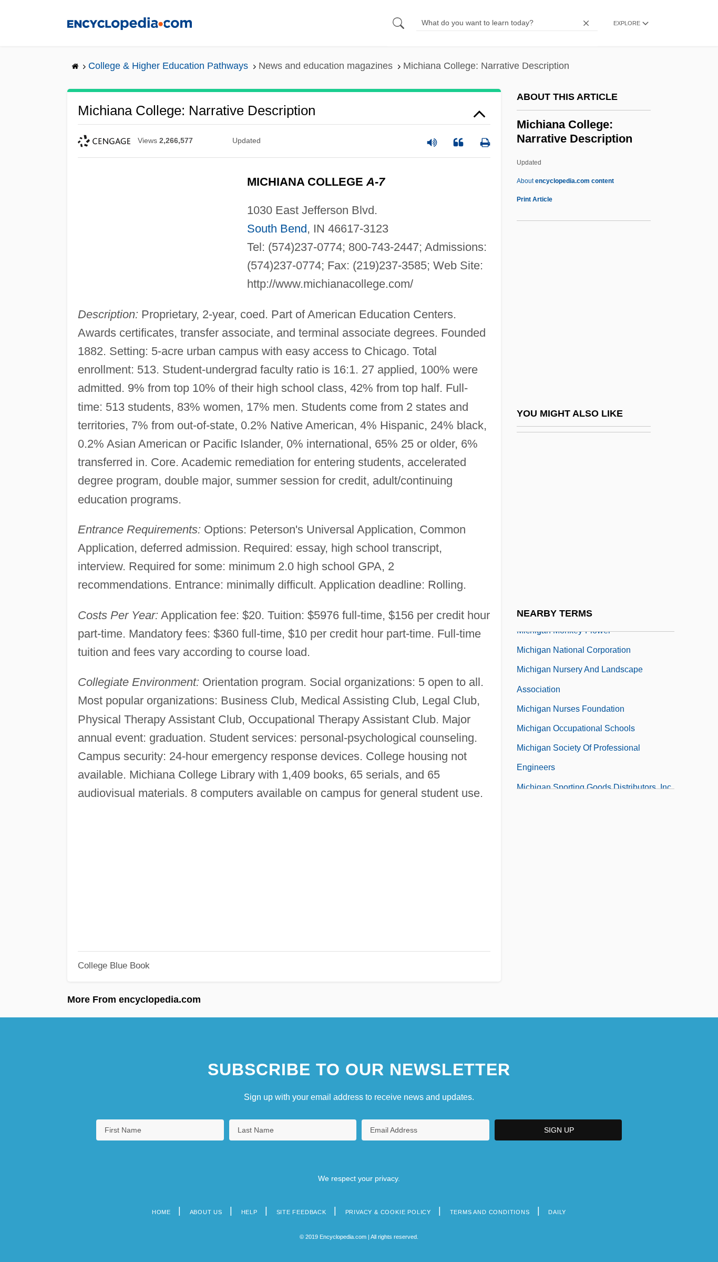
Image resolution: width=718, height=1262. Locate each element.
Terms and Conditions (490, 1212)
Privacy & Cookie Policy (388, 1212)
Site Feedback (301, 1212)
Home (161, 1212)
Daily (557, 1212)
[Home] (129, 22)
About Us (206, 1212)
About (565, 181)
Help (249, 1212)
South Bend (277, 228)
